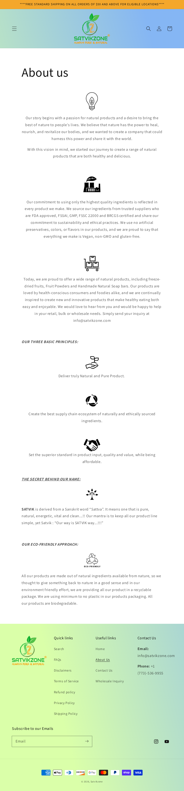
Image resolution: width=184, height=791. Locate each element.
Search (59, 649)
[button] (14, 28)
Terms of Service (66, 681)
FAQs (57, 659)
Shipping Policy (66, 713)
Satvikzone (97, 781)
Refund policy (64, 692)
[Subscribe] (86, 741)
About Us (103, 659)
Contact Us (104, 670)
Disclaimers (63, 670)
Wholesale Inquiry (110, 681)
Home (100, 649)
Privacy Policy (64, 703)
